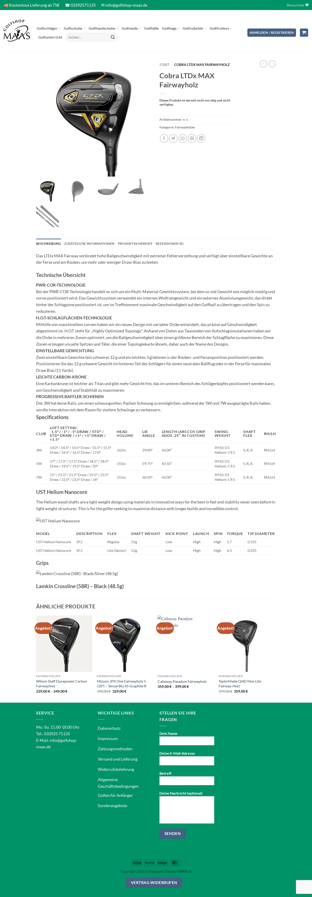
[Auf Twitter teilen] (173, 138)
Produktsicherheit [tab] (135, 243)
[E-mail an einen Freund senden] (182, 138)
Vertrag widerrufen (154, 882)
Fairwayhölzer (185, 127)
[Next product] (263, 64)
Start (164, 65)
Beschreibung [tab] (48, 243)
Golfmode (130, 28)
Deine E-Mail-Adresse (177, 753)
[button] (271, 33)
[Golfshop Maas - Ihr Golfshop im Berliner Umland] (16, 30)
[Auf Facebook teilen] (164, 138)
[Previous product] (272, 64)
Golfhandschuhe (102, 28)
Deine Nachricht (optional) (180, 793)
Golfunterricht (50, 37)
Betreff (165, 773)
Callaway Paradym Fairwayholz (182, 681)
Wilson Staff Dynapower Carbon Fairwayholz (61, 683)
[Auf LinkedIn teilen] (201, 138)
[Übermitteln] (112, 37)
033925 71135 (57, 733)
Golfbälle (151, 28)
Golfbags (169, 28)
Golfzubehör (193, 28)
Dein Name (168, 733)
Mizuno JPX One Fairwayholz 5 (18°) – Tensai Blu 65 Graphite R (121, 683)
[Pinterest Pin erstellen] (192, 138)
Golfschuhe (73, 28)
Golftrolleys (219, 28)
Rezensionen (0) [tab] (169, 243)
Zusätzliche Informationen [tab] (89, 243)
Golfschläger (47, 28)
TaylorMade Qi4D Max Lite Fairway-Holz (240, 683)
